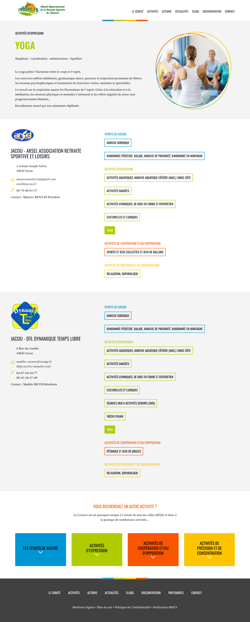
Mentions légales (83, 607)
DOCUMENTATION (151, 592)
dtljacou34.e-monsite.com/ (33, 366)
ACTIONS (92, 592)
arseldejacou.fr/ (26, 184)
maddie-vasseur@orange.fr (34, 361)
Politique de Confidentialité (133, 607)
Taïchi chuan (115, 416)
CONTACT (196, 592)
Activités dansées (118, 190)
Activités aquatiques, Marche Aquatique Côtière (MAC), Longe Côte (149, 177)
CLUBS (130, 592)
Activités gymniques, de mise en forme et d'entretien (140, 204)
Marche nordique (118, 142)
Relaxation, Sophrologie (122, 273)
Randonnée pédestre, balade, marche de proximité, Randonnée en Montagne (155, 156)
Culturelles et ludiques (122, 217)
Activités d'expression (29, 33)
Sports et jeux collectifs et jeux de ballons (135, 252)
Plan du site (104, 607)
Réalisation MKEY (165, 607)
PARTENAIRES (176, 592)
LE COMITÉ (54, 592)
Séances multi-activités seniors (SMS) (131, 403)
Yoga (110, 230)
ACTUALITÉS (111, 592)
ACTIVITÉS (74, 592)
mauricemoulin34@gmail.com (36, 179)
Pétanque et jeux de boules (124, 451)
